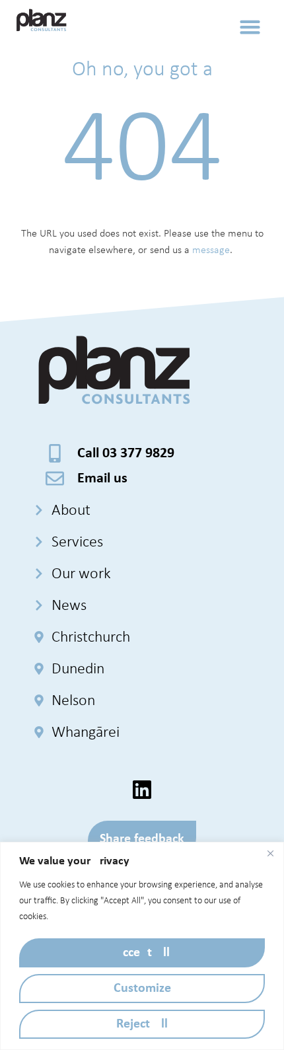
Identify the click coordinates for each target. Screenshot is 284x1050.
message (211, 250)
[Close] (270, 853)
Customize (142, 988)
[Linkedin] (142, 789)
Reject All (142, 1024)
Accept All (142, 952)
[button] (250, 26)
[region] (142, 946)
